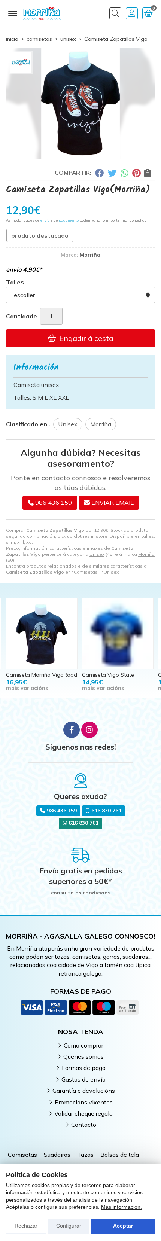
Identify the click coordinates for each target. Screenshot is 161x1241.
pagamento (69, 220)
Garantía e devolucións (83, 1090)
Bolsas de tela (119, 1154)
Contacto (83, 1124)
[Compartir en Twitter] (112, 173)
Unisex (96, 554)
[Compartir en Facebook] (99, 173)
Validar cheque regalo (83, 1113)
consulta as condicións (80, 893)
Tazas (85, 1154)
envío (44, 220)
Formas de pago (84, 1067)
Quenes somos (83, 1056)
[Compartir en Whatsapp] (124, 173)
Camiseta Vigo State (108, 674)
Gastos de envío (83, 1079)
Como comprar (83, 1045)
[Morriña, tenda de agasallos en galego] (42, 13)
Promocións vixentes (84, 1102)
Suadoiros (57, 1154)
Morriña (146, 554)
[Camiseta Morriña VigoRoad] (41, 633)
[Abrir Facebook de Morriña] (71, 729)
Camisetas (22, 1154)
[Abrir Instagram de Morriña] (89, 729)
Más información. (121, 1207)
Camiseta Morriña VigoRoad (41, 674)
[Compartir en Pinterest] (136, 173)
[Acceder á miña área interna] (132, 13)
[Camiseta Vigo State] (117, 633)
